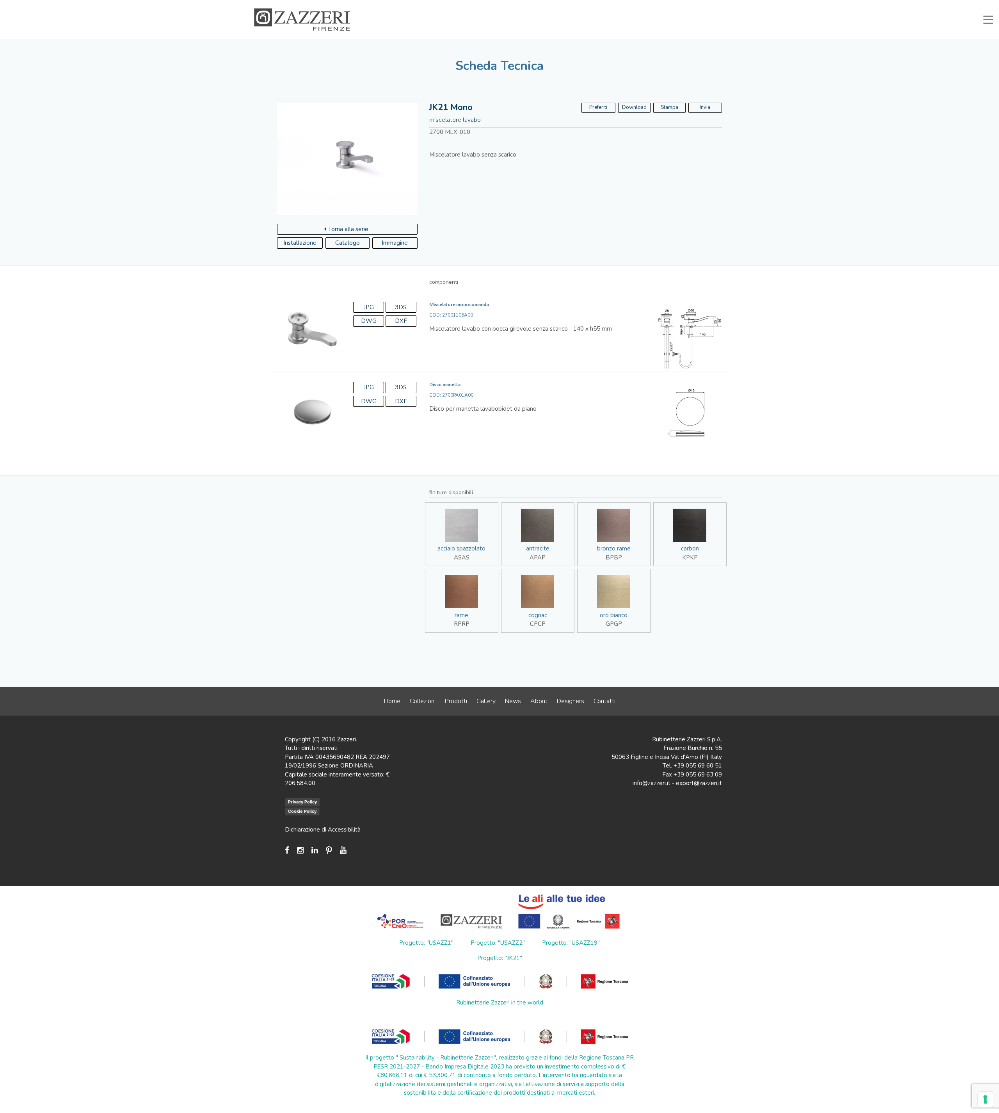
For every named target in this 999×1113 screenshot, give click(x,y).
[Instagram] (300, 850)
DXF (401, 321)
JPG (369, 307)
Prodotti (456, 701)
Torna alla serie (348, 229)
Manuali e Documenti (612, 5)
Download (634, 107)
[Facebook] (289, 850)
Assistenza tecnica (556, 5)
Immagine (395, 243)
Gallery (486, 701)
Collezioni (423, 701)
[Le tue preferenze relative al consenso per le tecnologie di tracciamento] (985, 1099)
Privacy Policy (302, 802)
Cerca (729, 5)
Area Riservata (664, 5)
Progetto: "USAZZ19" (571, 943)
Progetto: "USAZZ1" (426, 943)
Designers (570, 701)
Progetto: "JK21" (499, 958)
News (513, 701)
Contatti (604, 701)
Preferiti (701, 5)
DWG (369, 321)
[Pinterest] (329, 850)
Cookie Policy (302, 811)
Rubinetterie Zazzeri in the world (499, 1002)
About (538, 701)
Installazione (299, 243)
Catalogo (347, 243)
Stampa (669, 107)
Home (392, 701)
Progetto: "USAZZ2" (498, 943)
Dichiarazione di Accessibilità (323, 829)
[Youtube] (343, 850)
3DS (401, 307)
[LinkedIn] (315, 850)
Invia (705, 107)
